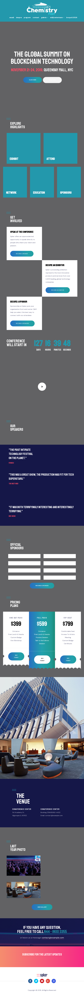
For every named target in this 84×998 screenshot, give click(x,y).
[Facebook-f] (30, 981)
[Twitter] (36, 981)
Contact (36, 17)
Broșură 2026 (71, 17)
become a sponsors (22, 323)
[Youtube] (42, 981)
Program (27, 17)
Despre (19, 17)
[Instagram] (54, 981)
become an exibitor (57, 290)
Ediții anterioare (56, 17)
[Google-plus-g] (48, 981)
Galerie (44, 17)
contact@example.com (53, 937)
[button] (32, 80)
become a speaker (22, 254)
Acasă (11, 17)
